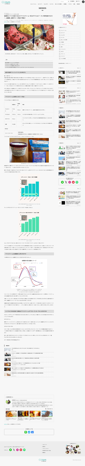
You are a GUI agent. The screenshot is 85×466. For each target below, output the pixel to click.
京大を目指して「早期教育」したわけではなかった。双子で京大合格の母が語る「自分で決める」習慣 (73, 168)
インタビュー (63, 44)
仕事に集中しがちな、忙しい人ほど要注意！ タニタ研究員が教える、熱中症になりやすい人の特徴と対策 (47, 419)
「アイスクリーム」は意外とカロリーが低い (12, 64)
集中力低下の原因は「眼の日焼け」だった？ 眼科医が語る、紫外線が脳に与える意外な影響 (25, 358)
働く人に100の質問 (64, 39)
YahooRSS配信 (14, 416)
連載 (7, 20)
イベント (67, 74)
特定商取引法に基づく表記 (47, 450)
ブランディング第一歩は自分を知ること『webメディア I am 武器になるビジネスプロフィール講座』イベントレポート (73, 101)
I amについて (45, 444)
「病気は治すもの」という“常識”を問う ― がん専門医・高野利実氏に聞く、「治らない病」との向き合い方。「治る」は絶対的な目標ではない (73, 162)
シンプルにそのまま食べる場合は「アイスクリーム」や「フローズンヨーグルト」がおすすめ (19, 67)
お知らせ (62, 51)
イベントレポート (63, 49)
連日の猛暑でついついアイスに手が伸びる (12, 62)
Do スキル (62, 37)
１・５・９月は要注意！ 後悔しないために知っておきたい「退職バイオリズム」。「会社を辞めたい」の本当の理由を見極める (73, 152)
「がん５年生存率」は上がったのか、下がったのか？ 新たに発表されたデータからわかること (25, 348)
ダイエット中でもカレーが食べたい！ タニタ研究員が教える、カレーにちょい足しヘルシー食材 (26, 363)
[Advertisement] (29, 386)
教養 (12, 349)
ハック (12, 354)
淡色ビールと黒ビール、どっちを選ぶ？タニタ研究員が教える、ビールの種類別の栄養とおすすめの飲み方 (23, 419)
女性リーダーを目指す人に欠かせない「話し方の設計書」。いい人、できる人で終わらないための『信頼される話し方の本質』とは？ (73, 147)
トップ (5, 20)
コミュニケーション (63, 30)
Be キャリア (63, 32)
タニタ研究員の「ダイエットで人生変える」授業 (14, 20)
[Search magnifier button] (68, 1)
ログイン (5, 21)
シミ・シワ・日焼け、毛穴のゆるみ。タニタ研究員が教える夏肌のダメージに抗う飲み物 (35, 419)
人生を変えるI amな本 (69, 149)
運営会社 (44, 446)
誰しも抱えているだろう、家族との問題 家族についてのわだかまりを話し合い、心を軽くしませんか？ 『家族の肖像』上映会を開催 (73, 72)
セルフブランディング (69, 103)
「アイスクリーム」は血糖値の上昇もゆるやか (12, 65)
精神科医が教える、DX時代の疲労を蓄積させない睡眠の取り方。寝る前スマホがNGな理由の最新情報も (73, 136)
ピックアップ (63, 56)
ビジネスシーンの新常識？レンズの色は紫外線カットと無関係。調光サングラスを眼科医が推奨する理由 (27, 353)
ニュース (67, 83)
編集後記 (44, 452)
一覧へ (78, 143)
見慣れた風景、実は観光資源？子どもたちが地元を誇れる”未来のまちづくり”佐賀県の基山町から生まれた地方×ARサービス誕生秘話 (73, 202)
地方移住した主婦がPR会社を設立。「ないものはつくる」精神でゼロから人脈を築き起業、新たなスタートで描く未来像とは (73, 197)
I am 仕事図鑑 (63, 58)
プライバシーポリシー (46, 448)
